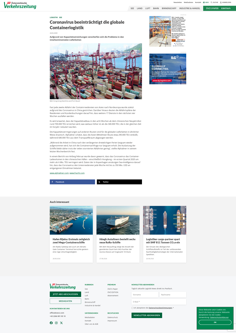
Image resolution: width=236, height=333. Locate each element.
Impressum (112, 321)
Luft (147, 8)
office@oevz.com (57, 313)
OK (215, 322)
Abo (207, 2)
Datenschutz (113, 317)
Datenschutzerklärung (219, 317)
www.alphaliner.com (59, 173)
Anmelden (226, 2)
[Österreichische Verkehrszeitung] (20, 5)
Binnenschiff (169, 8)
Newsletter (178, 2)
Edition (226, 8)
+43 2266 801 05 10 (58, 316)
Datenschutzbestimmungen (160, 308)
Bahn (156, 8)
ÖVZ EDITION (113, 292)
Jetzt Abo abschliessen (65, 294)
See (132, 8)
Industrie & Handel (189, 8)
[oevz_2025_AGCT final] (167, 31)
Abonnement (113, 295)
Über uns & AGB (91, 324)
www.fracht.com (77, 173)
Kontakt (198, 2)
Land (139, 8)
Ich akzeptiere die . (154, 308)
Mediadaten (188, 2)
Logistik (54, 17)
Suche (215, 2)
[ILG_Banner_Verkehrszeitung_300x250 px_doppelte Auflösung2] (167, 68)
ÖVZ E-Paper (212, 8)
